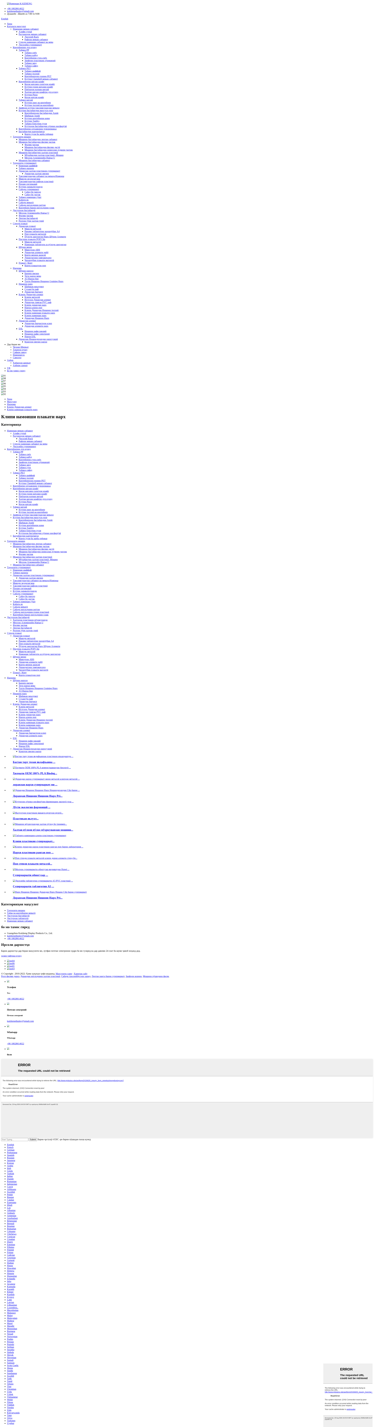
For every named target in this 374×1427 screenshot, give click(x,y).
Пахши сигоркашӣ (28, 184)
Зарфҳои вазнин (134, 976)
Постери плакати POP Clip (32, 239)
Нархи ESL (30, 336)
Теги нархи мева (33, 276)
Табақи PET (25, 68)
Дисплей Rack (32, 37)
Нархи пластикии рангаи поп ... (33, 852)
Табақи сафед (31, 66)
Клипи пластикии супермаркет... (33, 841)
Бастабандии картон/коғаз (32, 131)
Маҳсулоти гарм (64, 973)
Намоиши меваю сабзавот (26, 29)
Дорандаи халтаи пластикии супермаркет (39, 171)
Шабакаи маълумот (34, 286)
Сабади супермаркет (29, 189)
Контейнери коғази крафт (31, 81)
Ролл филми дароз (10, 976)
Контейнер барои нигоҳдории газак (36, 207)
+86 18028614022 (15, 8)
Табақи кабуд (31, 55)
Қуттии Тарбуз (32, 121)
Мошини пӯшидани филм (156, 976)
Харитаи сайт (80, 973)
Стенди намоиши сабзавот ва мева (36, 42)
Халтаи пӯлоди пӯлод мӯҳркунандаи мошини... (43, 829)
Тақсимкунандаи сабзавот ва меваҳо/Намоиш (41, 176)
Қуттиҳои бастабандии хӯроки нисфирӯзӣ (46, 126)
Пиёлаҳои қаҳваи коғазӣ (37, 89)
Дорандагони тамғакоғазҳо (38, 257)
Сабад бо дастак (32, 194)
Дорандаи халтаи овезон (37, 173)
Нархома (17, 268)
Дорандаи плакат (27, 226)
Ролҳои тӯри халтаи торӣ (31, 221)
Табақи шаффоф (33, 71)
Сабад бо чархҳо (33, 192)
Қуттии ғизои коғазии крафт (39, 87)
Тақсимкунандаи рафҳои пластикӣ (36, 181)
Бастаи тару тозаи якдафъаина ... (34, 762)
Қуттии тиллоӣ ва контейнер (39, 105)
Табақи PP (24, 50)
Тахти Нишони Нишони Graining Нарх (44, 281)
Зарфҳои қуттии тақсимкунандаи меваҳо (39, 108)
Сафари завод (19, 352)
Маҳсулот (12, 401)
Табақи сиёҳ (31, 52)
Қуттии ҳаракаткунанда (31, 186)
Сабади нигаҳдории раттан (32, 205)
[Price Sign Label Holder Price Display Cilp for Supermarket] (50, 892)
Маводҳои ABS (32, 250)
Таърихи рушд (20, 349)
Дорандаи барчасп (34, 292)
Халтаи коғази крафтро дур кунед (41, 92)
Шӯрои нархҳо (26, 271)
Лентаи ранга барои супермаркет (108, 976)
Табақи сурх (25, 467)
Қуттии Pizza (31, 94)
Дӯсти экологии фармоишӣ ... (31, 807)
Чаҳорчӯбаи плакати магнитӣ (39, 260)
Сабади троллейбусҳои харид (75, 976)
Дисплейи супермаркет (30, 45)
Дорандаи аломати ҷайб (36, 252)
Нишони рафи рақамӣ (35, 331)
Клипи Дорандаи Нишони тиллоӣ (42, 310)
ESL (21, 328)
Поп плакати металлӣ (35, 234)
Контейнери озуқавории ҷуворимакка (38, 129)
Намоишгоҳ (19, 355)
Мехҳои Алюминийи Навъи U (40, 158)
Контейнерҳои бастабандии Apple (41, 113)
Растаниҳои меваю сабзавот (32, 34)
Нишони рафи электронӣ (37, 334)
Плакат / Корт (25, 263)
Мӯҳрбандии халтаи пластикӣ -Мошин (44, 155)
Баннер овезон (32, 273)
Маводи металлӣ (33, 229)
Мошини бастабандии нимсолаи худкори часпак (49, 150)
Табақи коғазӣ (26, 100)
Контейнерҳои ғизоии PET (38, 76)
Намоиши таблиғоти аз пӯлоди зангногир (45, 244)
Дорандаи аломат (27, 321)
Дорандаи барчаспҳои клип (38, 323)
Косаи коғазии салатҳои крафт (40, 84)
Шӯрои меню (25, 247)
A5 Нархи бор (32, 278)
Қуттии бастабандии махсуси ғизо (36, 110)
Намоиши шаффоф (28, 165)
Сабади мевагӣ (26, 202)
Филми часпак (32, 144)
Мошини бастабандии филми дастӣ (42, 147)
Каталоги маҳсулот (16, 26)
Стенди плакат (20, 223)
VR (8, 368)
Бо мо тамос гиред (16, 370)
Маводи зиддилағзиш (29, 179)
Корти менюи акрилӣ (35, 255)
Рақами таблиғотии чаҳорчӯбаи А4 (42, 231)
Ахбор (10, 360)
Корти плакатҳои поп (35, 265)
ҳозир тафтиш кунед (11, 956)
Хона (9, 23)
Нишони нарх (26, 284)
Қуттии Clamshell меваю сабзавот (41, 79)
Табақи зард (31, 63)
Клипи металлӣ (32, 297)
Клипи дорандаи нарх (35, 305)
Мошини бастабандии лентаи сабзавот (38, 139)
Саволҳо (17, 357)
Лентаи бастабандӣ (28, 218)
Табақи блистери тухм (36, 123)
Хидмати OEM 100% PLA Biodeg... (35, 773)
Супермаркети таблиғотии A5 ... (33, 886)
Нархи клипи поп (33, 307)
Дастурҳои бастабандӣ (24, 210)
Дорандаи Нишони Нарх (37, 318)
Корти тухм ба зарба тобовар (39, 134)
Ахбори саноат (20, 365)
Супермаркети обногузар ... (30, 875)
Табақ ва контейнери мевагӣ (21, 913)
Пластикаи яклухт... (26, 818)
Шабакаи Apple (32, 115)
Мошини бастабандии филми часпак (37, 142)
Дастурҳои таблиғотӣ (17, 918)
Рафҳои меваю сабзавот (36, 39)
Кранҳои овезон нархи (36, 342)
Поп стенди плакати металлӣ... (32, 863)
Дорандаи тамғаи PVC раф (38, 302)
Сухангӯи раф (32, 289)
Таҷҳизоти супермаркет (25, 163)
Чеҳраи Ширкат (21, 347)
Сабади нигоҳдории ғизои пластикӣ (31, 612)
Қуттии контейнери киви (37, 118)
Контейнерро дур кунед (25, 47)
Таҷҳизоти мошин (22, 137)
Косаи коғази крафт (34, 97)
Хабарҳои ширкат (22, 363)
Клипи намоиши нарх (35, 315)
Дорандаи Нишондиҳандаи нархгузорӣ (38, 339)
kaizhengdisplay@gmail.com (20, 11)
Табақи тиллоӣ (32, 73)
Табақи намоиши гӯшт (30, 197)
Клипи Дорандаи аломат (31, 294)
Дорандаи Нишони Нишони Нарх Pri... (38, 795)
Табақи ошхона (26, 168)
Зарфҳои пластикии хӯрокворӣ (40, 60)
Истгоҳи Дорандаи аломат (38, 299)
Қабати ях (24, 200)
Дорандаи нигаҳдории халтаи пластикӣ (40, 976)
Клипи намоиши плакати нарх (40, 313)
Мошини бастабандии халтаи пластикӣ (38, 152)
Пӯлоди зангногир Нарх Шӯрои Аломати (45, 236)
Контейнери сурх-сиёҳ (36, 58)
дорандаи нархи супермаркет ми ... (35, 784)
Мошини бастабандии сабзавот (34, 160)
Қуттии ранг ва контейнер (38, 102)
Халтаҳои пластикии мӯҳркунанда (30, 620)
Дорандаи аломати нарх (36, 326)
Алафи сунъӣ (25, 31)
